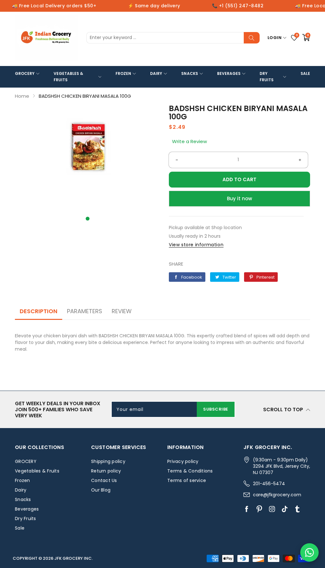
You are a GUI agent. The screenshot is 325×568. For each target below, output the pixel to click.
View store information (196, 244)
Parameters (84, 311)
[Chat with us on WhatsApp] (309, 552)
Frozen (123, 73)
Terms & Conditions (190, 471)
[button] (87, 218)
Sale (305, 73)
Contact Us (104, 480)
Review (122, 311)
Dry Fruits (267, 77)
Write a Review (189, 141)
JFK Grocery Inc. (73, 558)
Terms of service (186, 480)
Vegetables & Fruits (68, 77)
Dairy (156, 73)
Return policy (106, 471)
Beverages (229, 73)
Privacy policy (183, 461)
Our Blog (100, 490)
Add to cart (239, 179)
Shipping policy (108, 461)
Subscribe (215, 409)
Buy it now (239, 198)
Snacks (189, 73)
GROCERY (25, 73)
